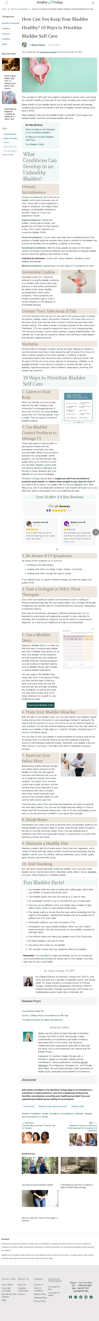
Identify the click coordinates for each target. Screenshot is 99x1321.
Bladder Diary (38, 645)
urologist (80, 602)
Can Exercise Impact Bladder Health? (37, 1185)
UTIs (24, 316)
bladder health (78, 1106)
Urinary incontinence (32, 197)
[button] (23, 532)
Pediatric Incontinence (10, 146)
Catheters (6, 28)
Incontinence (67, 1113)
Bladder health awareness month (53, 1106)
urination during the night (60, 349)
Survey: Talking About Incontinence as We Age (45, 1015)
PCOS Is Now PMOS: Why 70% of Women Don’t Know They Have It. (10, 82)
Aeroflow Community (10, 23)
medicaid (6, 142)
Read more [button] (69, 541)
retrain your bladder (32, 729)
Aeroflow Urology (31, 478)
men (49, 800)
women (38, 800)
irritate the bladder (62, 869)
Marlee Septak (38, 45)
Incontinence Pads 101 (33, 1011)
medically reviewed (48, 52)
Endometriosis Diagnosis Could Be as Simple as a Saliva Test (10, 114)
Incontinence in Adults (37, 1116)
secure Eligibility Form (77, 484)
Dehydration (28, 824)
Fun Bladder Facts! (35, 144)
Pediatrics (36, 1113)
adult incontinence (11, 138)
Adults (45, 1113)
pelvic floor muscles (46, 781)
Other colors (42, 908)
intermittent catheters (9, 151)
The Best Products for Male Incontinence (42, 1020)
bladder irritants (29, 854)
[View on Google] (28, 523)
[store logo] (49, 2)
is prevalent (44, 955)
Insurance (6, 34)
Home (4, 9)
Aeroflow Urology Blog (19, 9)
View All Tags (7, 155)
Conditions (54, 1113)
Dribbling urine (34, 565)
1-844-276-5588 (85, 1283)
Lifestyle (79, 1113)
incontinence (28, 1106)
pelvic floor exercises (47, 804)
